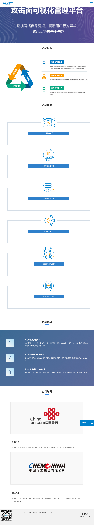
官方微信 (50, 512)
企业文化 (36, 512)
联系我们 (43, 512)
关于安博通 (28, 512)
